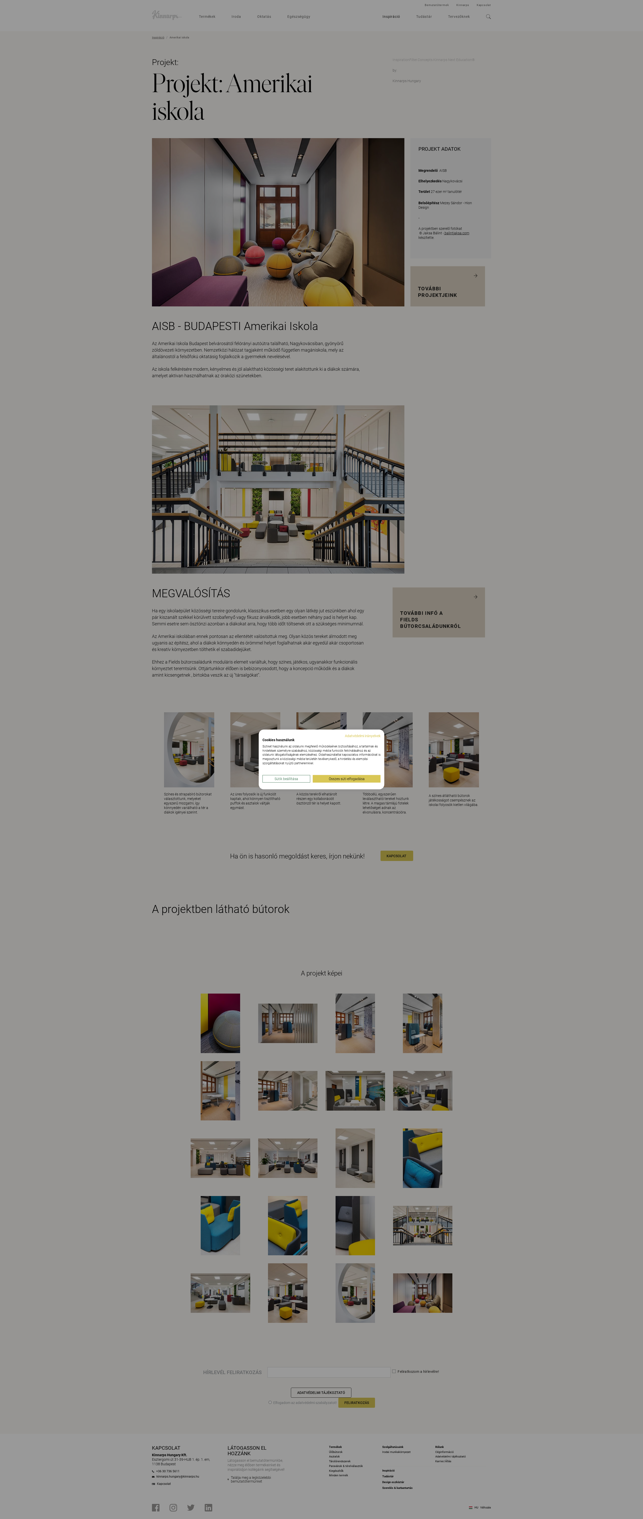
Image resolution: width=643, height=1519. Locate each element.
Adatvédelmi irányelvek (363, 736)
